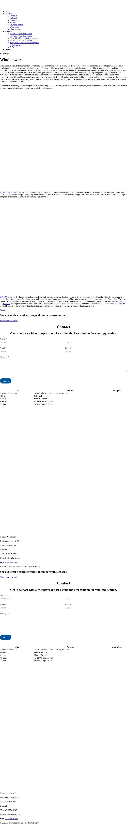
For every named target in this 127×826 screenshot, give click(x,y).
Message (4, 357)
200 (123, 301)
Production (14, 20)
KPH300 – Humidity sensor (21, 40)
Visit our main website (8, 321)
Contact (8, 49)
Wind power (15, 27)
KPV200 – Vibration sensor (21, 36)
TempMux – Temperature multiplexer (24, 43)
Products (8, 31)
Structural (13, 16)
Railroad (13, 18)
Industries (9, 13)
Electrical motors (16, 25)
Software (13, 47)
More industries (16, 29)
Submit (6, 381)
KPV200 (14, 192)
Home (7, 11)
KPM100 (3, 297)
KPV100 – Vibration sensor (21, 34)
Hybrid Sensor (15, 45)
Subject (68, 348)
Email (3, 348)
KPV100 (3, 192)
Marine (13, 22)
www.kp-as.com (11, 562)
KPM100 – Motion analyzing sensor (24, 38)
